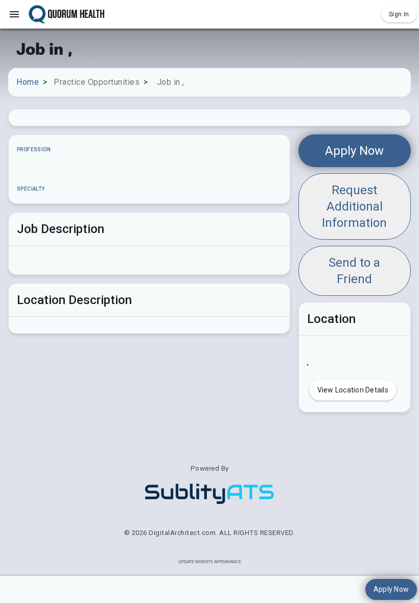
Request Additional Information (354, 206)
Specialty (31, 189)
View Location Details (352, 390)
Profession (34, 149)
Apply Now (354, 151)
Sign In (399, 14)
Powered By (210, 468)
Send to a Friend (354, 271)
